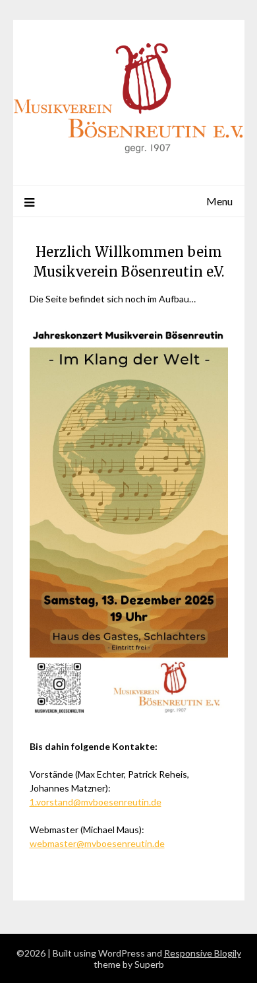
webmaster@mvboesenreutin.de (97, 843)
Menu (219, 201)
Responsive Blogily (202, 953)
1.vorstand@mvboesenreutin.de (95, 801)
